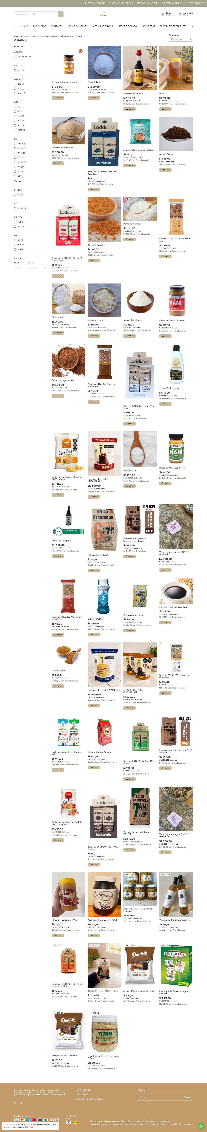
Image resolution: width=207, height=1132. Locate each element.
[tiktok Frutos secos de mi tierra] (22, 1102)
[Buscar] (61, 14)
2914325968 (82, 1095)
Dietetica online (57, 3)
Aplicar (45, 268)
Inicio (16, 36)
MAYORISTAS (148, 26)
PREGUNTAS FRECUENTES (173, 26)
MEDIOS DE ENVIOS (103, 26)
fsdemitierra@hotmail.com (90, 1099)
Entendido (29, 1127)
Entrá (168, 13)
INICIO (24, 26)
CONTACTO (57, 26)
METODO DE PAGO (127, 26)
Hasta (31, 263)
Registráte (170, 15)
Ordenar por (174, 35)
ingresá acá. (139, 1121)
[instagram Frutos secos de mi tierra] (15, 1102)
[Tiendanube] (101, 1125)
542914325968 (83, 1090)
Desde (17, 263)
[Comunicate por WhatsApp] (201, 1126)
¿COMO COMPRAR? (77, 26)
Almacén (25, 36)
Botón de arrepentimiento (157, 1121)
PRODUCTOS (39, 26)
